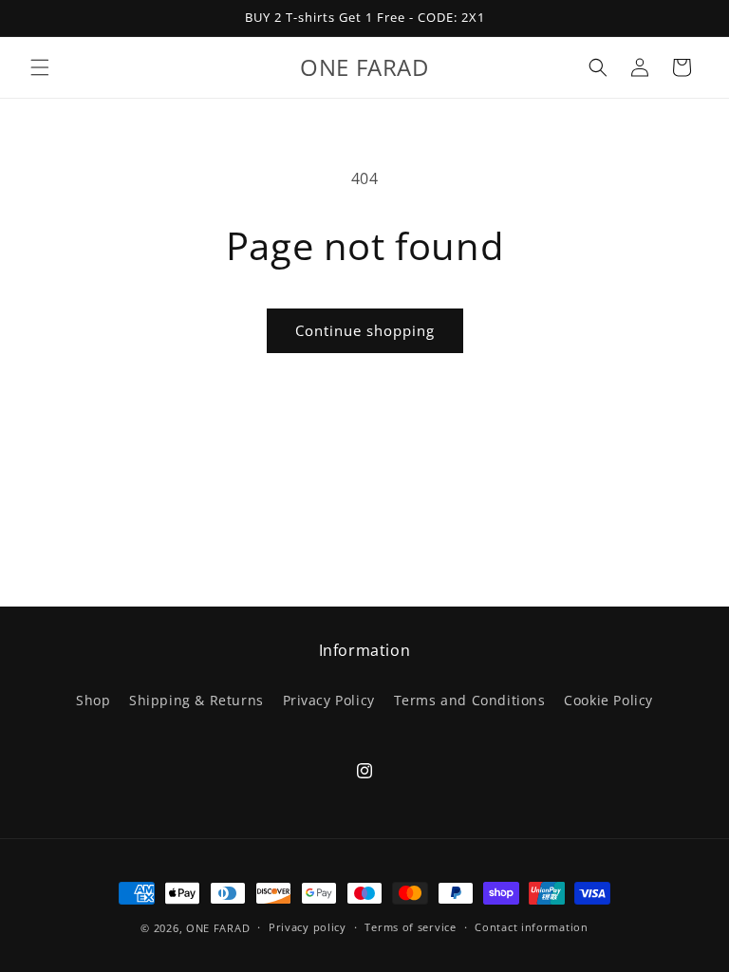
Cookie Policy (608, 700)
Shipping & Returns (196, 700)
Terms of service (410, 927)
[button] (40, 67)
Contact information (531, 927)
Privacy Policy (329, 700)
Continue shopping (365, 330)
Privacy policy (307, 927)
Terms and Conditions (470, 700)
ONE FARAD (218, 928)
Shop (93, 700)
